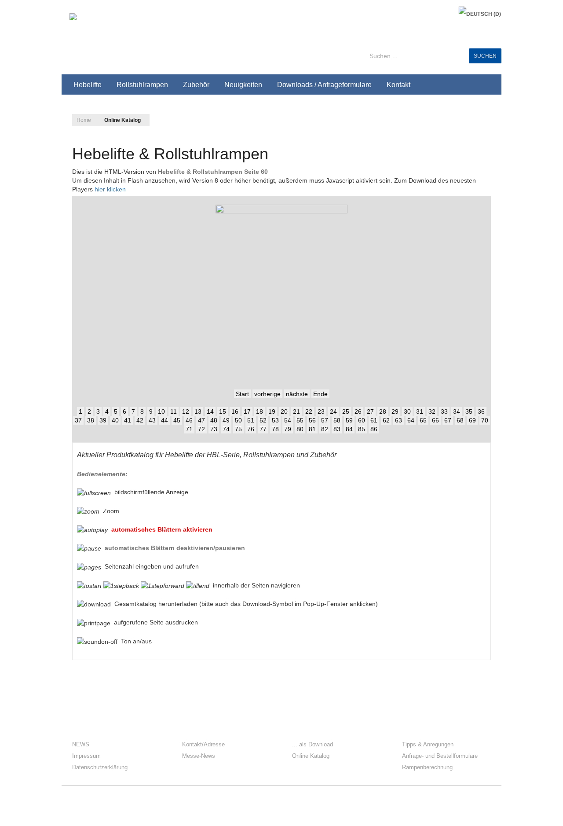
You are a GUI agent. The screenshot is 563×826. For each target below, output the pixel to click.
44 (164, 420)
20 (284, 411)
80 (299, 429)
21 (296, 411)
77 (263, 429)
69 (472, 420)
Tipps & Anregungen (427, 744)
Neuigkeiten (243, 84)
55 (299, 420)
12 (185, 411)
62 (386, 420)
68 (460, 420)
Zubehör (196, 84)
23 (321, 411)
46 (189, 420)
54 (287, 420)
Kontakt (398, 84)
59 (349, 420)
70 (484, 420)
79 (287, 429)
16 (234, 411)
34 (456, 411)
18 (259, 411)
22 (308, 411)
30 (407, 411)
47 (201, 420)
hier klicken (110, 189)
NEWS (80, 744)
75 (238, 429)
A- (481, 117)
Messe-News (198, 756)
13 (197, 411)
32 (431, 411)
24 (333, 411)
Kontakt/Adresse (203, 744)
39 (102, 420)
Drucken (483, 148)
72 (201, 429)
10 (161, 411)
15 (222, 411)
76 (250, 429)
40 (115, 420)
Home (84, 120)
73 (213, 429)
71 (189, 429)
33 (444, 411)
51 (250, 420)
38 (90, 420)
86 (373, 429)
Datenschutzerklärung (100, 767)
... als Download (312, 744)
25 (345, 411)
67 (447, 420)
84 (349, 429)
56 (312, 420)
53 (275, 420)
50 (238, 420)
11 (173, 411)
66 (435, 420)
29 (394, 411)
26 (358, 411)
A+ (462, 117)
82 (324, 429)
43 (152, 420)
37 (78, 420)
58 (336, 420)
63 (398, 420)
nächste (297, 393)
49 (226, 420)
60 (361, 420)
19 (271, 411)
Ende (320, 393)
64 (410, 420)
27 (370, 411)
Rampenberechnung (427, 767)
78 (275, 429)
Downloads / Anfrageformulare (324, 84)
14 (210, 411)
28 (382, 411)
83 (336, 429)
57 (324, 420)
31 (419, 411)
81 (312, 429)
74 (226, 429)
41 (127, 420)
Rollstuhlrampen (142, 84)
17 (247, 411)
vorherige (267, 393)
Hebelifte (87, 84)
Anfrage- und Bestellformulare (440, 756)
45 (176, 420)
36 (481, 411)
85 (361, 429)
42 (139, 420)
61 (373, 420)
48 (213, 420)
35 (468, 411)
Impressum (86, 756)
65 (423, 420)
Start (242, 393)
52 (263, 420)
